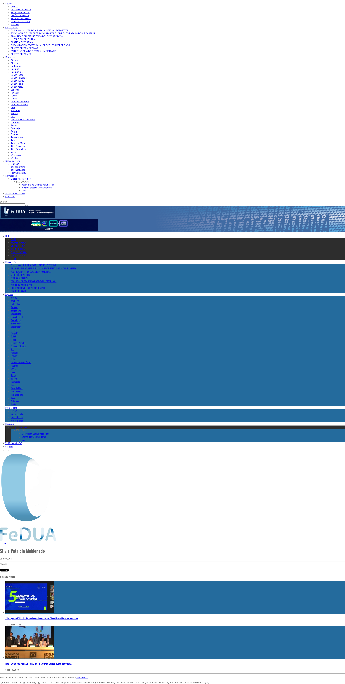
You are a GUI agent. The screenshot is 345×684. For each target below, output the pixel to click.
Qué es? (15, 163)
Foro (24, 190)
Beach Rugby (17, 80)
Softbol (14, 134)
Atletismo (15, 63)
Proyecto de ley (18, 172)
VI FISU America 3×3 (15, 193)
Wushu (14, 157)
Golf (13, 107)
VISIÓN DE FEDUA (20, 15)
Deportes (10, 57)
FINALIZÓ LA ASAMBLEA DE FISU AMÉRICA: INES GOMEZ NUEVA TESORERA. (38, 663)
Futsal (14, 98)
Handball (15, 110)
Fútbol (14, 95)
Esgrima (15, 89)
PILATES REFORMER (21, 54)
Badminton (16, 65)
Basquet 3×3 (17, 71)
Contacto (10, 196)
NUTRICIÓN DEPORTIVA (23, 39)
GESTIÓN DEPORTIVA (22, 42)
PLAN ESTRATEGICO (21, 18)
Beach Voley (17, 86)
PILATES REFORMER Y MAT (24, 48)
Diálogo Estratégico (21, 178)
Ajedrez (14, 60)
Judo (13, 116)
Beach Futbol (17, 74)
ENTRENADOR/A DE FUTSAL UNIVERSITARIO (33, 51)
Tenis (13, 140)
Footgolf (15, 92)
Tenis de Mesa (18, 143)
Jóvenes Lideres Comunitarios (37, 187)
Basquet (15, 68)
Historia (15, 24)
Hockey (14, 113)
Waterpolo (16, 155)
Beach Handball (19, 77)
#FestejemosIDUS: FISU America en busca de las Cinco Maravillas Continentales (41, 618)
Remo (14, 125)
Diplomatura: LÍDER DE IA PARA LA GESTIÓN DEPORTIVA (39, 30)
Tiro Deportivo (18, 149)
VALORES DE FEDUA (21, 9)
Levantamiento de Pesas (23, 119)
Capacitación (11, 27)
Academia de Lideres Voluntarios (38, 184)
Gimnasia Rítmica (19, 104)
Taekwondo (17, 137)
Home (3, 543)
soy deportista (18, 166)
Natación (15, 122)
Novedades (11, 175)
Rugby (14, 131)
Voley (13, 152)
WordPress (82, 677)
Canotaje (15, 128)
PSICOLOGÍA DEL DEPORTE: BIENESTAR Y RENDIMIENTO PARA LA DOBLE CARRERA (53, 33)
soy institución (18, 169)
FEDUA (8, 3)
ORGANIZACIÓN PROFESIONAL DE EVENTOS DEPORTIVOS (40, 45)
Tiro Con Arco (18, 146)
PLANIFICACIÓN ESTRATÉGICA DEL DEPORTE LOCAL (37, 36)
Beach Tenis (17, 83)
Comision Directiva (20, 21)
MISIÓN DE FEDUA (20, 12)
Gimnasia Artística (20, 101)
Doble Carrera (12, 160)
